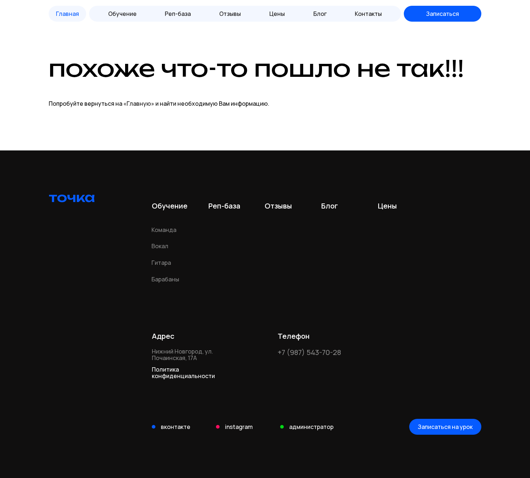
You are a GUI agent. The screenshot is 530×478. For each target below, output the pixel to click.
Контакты (368, 14)
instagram (239, 427)
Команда (163, 230)
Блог (320, 14)
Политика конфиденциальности (183, 372)
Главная (67, 14)
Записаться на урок (445, 427)
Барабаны (165, 279)
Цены (277, 14)
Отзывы (230, 14)
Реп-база (224, 206)
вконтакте (175, 427)
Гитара (161, 263)
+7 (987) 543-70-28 (309, 352)
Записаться (442, 14)
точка (72, 197)
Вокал (159, 246)
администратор (311, 427)
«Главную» (138, 104)
